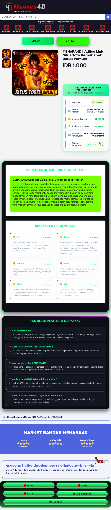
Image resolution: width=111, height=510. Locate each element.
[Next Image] (56, 73)
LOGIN (84, 486)
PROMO (30, 486)
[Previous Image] (14, 73)
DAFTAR (30, 493)
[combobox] (52, 17)
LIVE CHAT (57, 501)
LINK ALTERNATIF (83, 493)
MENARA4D (18, 183)
